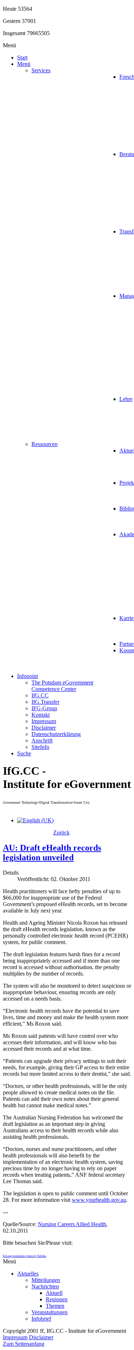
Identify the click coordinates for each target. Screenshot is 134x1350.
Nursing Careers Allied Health (72, 1224)
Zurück (61, 832)
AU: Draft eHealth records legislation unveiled (52, 852)
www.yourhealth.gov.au (99, 1200)
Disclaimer (41, 1337)
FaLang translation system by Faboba (24, 1256)
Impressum (15, 1337)
